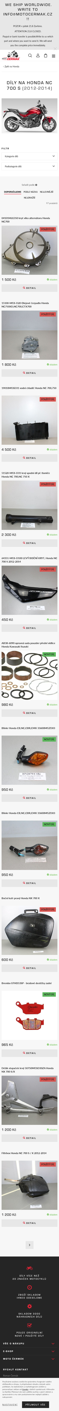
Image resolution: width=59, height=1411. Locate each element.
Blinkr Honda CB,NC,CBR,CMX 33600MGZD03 (28, 728)
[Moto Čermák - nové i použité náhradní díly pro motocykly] (11, 55)
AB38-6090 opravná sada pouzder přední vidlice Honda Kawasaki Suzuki (28, 644)
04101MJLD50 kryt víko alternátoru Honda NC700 (26, 219)
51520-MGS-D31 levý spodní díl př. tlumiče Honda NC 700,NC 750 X (26, 474)
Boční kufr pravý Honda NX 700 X (21, 898)
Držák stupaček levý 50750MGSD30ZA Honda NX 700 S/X (27, 1069)
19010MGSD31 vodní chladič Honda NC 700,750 (29, 388)
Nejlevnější (46, 191)
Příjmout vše (35, 1404)
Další (30, 1245)
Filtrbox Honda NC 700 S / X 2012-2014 (24, 1153)
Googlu (25, 1389)
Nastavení (10, 1404)
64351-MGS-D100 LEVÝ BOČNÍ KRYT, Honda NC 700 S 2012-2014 (29, 559)
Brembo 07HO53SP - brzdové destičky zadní (26, 983)
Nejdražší (29, 197)
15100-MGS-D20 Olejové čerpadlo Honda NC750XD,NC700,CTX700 (25, 304)
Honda (16, 66)
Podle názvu (31, 191)
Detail (30, 288)
